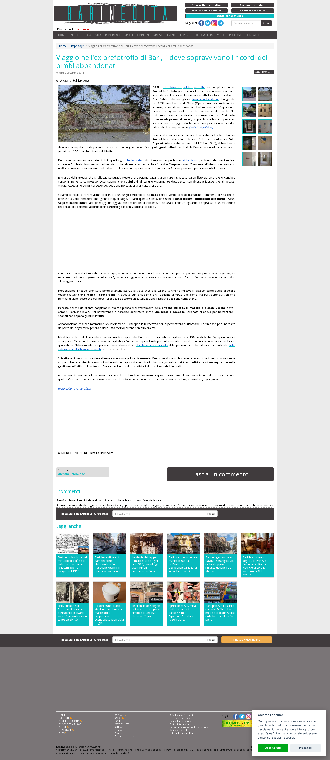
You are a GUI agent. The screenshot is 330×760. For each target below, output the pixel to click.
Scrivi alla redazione (180, 717)
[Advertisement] (146, 240)
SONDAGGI (120, 726)
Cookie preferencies (124, 736)
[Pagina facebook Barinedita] (236, 716)
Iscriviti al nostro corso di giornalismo (189, 726)
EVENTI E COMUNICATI (70, 724)
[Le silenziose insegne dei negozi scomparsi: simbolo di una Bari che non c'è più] (146, 592)
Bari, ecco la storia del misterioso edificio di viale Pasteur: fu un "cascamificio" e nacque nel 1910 (72, 564)
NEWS (62, 733)
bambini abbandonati (205, 99)
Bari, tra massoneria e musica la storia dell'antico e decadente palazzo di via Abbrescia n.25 (183, 564)
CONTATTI (252, 35)
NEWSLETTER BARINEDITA (85, 513)
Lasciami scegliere (283, 737)
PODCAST (235, 35)
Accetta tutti (273, 747)
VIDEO (221, 35)
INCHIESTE (76, 35)
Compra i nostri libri (180, 729)
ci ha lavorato (133, 160)
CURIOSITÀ (94, 35)
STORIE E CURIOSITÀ (69, 721)
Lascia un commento (220, 474)
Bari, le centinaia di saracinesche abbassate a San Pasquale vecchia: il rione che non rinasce (108, 564)
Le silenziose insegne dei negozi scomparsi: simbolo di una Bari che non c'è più (146, 611)
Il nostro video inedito (246, 639)
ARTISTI (158, 35)
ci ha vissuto (191, 160)
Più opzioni (305, 747)
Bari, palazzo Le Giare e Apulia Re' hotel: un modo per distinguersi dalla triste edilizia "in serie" (220, 612)
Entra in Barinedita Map (182, 733)
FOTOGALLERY (203, 35)
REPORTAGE (113, 35)
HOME (62, 35)
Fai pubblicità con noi (181, 721)
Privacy (118, 733)
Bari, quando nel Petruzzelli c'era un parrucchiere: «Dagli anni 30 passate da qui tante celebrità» (72, 612)
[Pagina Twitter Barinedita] (242, 716)
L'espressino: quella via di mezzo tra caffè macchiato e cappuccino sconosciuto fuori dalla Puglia (109, 614)
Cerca (266, 23)
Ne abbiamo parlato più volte (184, 87)
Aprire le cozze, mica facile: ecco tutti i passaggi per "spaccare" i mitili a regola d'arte (182, 612)
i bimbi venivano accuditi (152, 345)
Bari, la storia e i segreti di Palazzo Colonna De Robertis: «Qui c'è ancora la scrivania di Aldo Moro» (256, 565)
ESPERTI (185, 35)
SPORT (129, 35)
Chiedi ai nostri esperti (181, 715)
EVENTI (171, 35)
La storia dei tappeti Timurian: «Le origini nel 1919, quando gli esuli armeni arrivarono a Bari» (145, 564)
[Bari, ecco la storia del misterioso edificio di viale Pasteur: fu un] (72, 543)
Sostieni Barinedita (179, 724)
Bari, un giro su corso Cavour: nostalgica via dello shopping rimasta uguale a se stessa (219, 564)
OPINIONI (143, 35)
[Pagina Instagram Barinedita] (248, 716)
